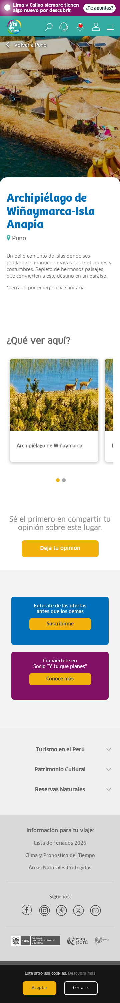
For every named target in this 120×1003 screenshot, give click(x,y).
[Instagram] (44, 910)
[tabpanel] (54, 410)
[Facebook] (27, 910)
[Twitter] (78, 910)
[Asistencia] (63, 27)
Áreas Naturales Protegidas (60, 868)
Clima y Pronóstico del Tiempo (60, 855)
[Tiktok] (61, 910)
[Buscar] (49, 27)
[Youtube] (95, 910)
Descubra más (81, 974)
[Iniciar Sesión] (96, 27)
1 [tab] (57, 480)
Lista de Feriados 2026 (60, 843)
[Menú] (110, 27)
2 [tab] (63, 480)
